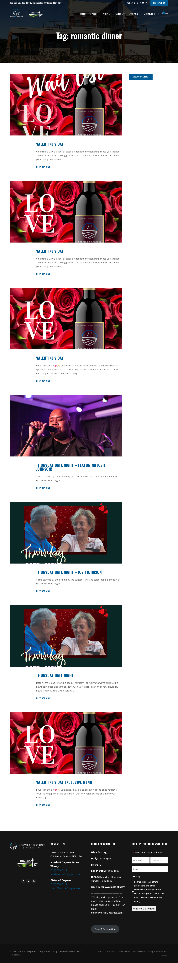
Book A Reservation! (105, 929)
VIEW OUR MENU (140, 77)
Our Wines (110, 951)
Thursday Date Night (55, 675)
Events (133, 14)
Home (81, 14)
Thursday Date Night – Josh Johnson (69, 572)
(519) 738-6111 (58, 870)
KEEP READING (43, 167)
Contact (149, 14)
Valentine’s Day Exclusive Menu (64, 782)
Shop (93, 14)
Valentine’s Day (50, 144)
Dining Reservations (157, 951)
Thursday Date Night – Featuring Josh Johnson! (70, 467)
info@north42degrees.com (65, 874)
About (120, 14)
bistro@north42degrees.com (66, 888)
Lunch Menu (139, 951)
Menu (106, 14)
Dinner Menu (124, 951)
